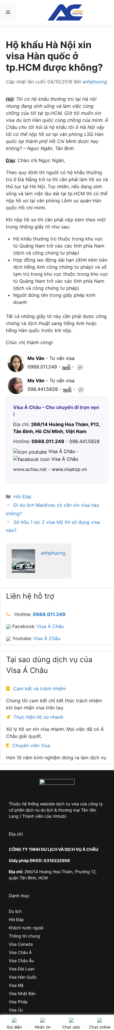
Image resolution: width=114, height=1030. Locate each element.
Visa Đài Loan (21, 968)
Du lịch (15, 911)
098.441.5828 (42, 389)
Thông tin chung (24, 935)
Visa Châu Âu (21, 960)
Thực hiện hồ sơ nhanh (38, 717)
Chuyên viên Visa (31, 745)
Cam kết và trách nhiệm (39, 688)
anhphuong (53, 553)
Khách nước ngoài (26, 927)
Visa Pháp (18, 1001)
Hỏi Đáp (22, 496)
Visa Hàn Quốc (23, 977)
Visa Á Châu (50, 626)
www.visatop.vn (69, 469)
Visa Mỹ (16, 985)
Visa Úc (16, 1009)
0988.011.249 (42, 367)
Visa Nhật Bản (22, 993)
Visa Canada (21, 944)
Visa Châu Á (20, 952)
